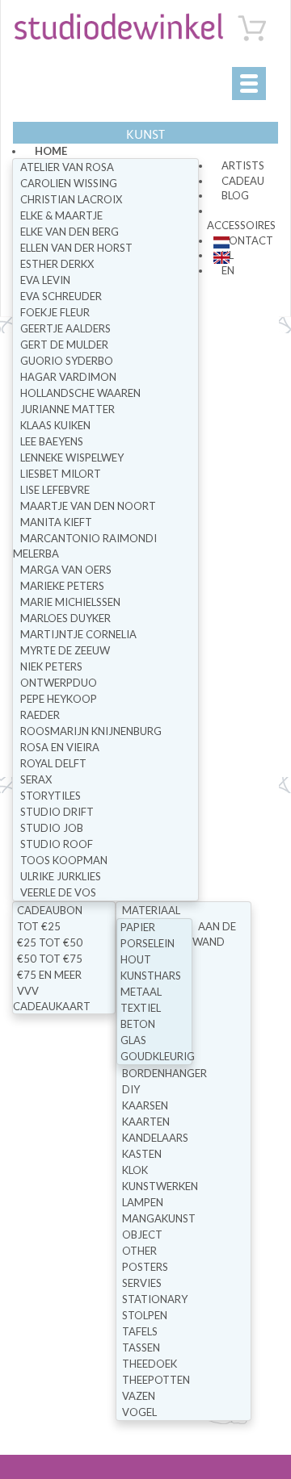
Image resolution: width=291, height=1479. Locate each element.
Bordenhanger (164, 1073)
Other (139, 1250)
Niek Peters (51, 666)
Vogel (139, 1412)
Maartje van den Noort (88, 505)
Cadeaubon (49, 910)
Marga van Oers (66, 569)
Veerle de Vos (58, 892)
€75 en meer (49, 974)
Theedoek (149, 1363)
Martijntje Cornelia (78, 634)
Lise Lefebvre (55, 489)
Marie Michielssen (70, 601)
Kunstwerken (160, 1186)
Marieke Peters (62, 585)
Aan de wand (214, 934)
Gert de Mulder (64, 344)
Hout (135, 959)
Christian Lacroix (71, 199)
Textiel (140, 1007)
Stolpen (144, 1315)
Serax (36, 779)
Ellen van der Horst (76, 247)
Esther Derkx (57, 263)
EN (227, 270)
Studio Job (51, 827)
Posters (145, 1266)
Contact (247, 240)
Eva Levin (45, 280)
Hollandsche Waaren (80, 392)
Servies (142, 1282)
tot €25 (39, 926)
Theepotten (156, 1379)
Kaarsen (145, 1105)
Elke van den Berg (69, 231)
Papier (137, 927)
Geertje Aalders (65, 328)
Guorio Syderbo (66, 360)
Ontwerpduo (58, 682)
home (51, 150)
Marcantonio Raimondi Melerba (85, 546)
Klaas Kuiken (55, 425)
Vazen (138, 1395)
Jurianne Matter (67, 409)
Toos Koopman (64, 860)
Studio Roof (56, 844)
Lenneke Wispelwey (72, 457)
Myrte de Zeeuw (65, 650)
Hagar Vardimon (68, 376)
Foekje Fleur (55, 312)
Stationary (155, 1299)
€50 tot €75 (49, 958)
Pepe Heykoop (58, 698)
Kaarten (146, 1121)
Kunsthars (150, 975)
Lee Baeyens (51, 441)
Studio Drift (57, 811)
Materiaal (151, 910)
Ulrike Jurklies (60, 876)
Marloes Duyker (65, 618)
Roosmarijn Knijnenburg (91, 731)
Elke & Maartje (61, 215)
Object (142, 1234)
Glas (133, 1040)
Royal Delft (53, 763)
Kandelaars (155, 1137)
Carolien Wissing (68, 183)
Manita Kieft (56, 522)
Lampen (142, 1202)
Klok (135, 1170)
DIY (131, 1089)
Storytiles (50, 795)
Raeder (40, 714)
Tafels (140, 1331)
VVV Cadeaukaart (52, 998)
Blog (235, 195)
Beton (137, 1023)
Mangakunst (159, 1218)
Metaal (141, 991)
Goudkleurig (157, 1056)
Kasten (142, 1153)
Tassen (141, 1347)
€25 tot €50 (49, 942)
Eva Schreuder (61, 296)
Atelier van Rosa (67, 167)
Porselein (147, 943)
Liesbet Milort (60, 473)
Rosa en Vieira (59, 747)
